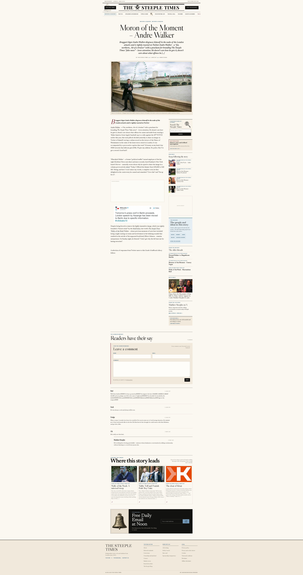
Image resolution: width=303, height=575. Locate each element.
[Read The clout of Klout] (179, 474)
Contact (146, 558)
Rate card (165, 553)
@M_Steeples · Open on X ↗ (176, 313)
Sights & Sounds (190, 14)
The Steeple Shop (148, 566)
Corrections (147, 553)
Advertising (166, 548)
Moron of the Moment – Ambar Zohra (182, 189)
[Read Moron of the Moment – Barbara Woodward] (172, 171)
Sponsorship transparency (169, 555)
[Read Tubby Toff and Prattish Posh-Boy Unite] (151, 474)
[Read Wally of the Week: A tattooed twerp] (124, 474)
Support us (125, 557)
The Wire (180, 14)
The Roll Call (171, 14)
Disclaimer (184, 558)
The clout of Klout (174, 485)
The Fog (120, 14)
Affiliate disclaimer (186, 561)
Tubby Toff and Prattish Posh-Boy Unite (149, 487)
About (145, 548)
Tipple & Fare (144, 14)
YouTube (107, 557)
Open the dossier (175, 241)
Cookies (184, 553)
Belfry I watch (166, 550)
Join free (186, 521)
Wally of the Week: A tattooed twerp (120, 487)
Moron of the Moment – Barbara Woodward (182, 172)
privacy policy (129, 379)
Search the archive (148, 563)
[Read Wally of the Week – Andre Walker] (172, 163)
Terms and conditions (187, 555)
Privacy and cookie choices (188, 550)
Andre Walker (115, 127)
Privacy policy (185, 548)
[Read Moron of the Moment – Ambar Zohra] (172, 189)
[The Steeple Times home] (151, 7)
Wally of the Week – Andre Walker (183, 163)
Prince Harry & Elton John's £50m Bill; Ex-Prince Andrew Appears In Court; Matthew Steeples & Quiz (180, 296)
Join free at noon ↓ (175, 323)
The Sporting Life (160, 14)
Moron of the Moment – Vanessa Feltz (182, 180)
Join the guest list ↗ (175, 148)
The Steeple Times (143, 57)
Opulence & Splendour (131, 14)
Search (180, 134)
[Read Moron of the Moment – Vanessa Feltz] (172, 180)
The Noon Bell (117, 557)
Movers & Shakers (110, 14)
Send (187, 379)
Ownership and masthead (150, 555)
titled (127, 167)
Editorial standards (148, 550)
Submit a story (147, 561)
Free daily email (110, 7)
